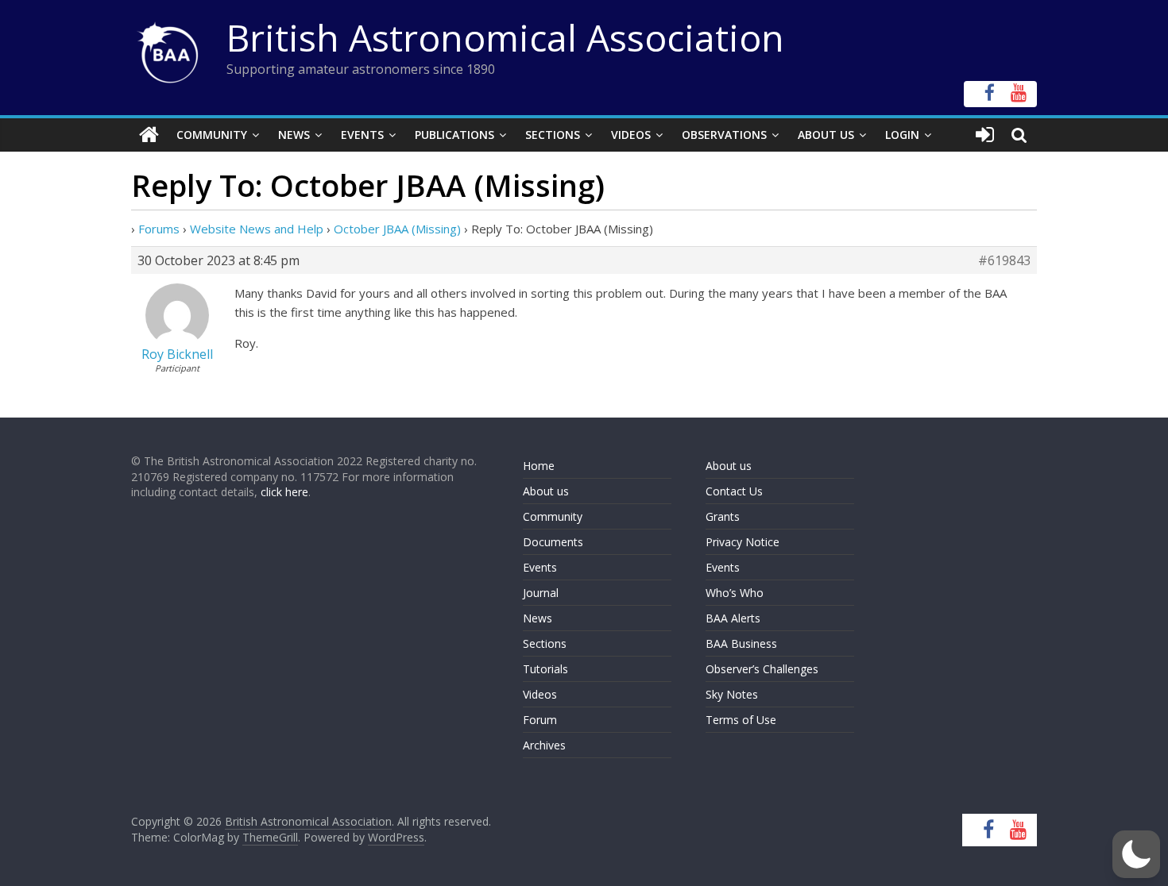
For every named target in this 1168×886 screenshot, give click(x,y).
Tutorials (545, 668)
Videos (631, 134)
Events (362, 134)
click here (284, 491)
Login (902, 134)
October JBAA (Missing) (397, 229)
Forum (540, 719)
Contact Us (734, 491)
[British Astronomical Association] (149, 135)
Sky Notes (732, 694)
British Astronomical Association (505, 37)
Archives (544, 745)
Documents (553, 541)
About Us (826, 134)
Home (539, 465)
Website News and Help (256, 229)
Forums (159, 229)
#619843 (1004, 260)
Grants (723, 516)
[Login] (985, 135)
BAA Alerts (733, 618)
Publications (454, 134)
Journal (541, 592)
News (294, 134)
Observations (724, 134)
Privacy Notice (742, 541)
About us (546, 491)
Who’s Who (735, 592)
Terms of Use (741, 719)
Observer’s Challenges (762, 668)
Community (211, 134)
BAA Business (741, 643)
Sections (552, 134)
